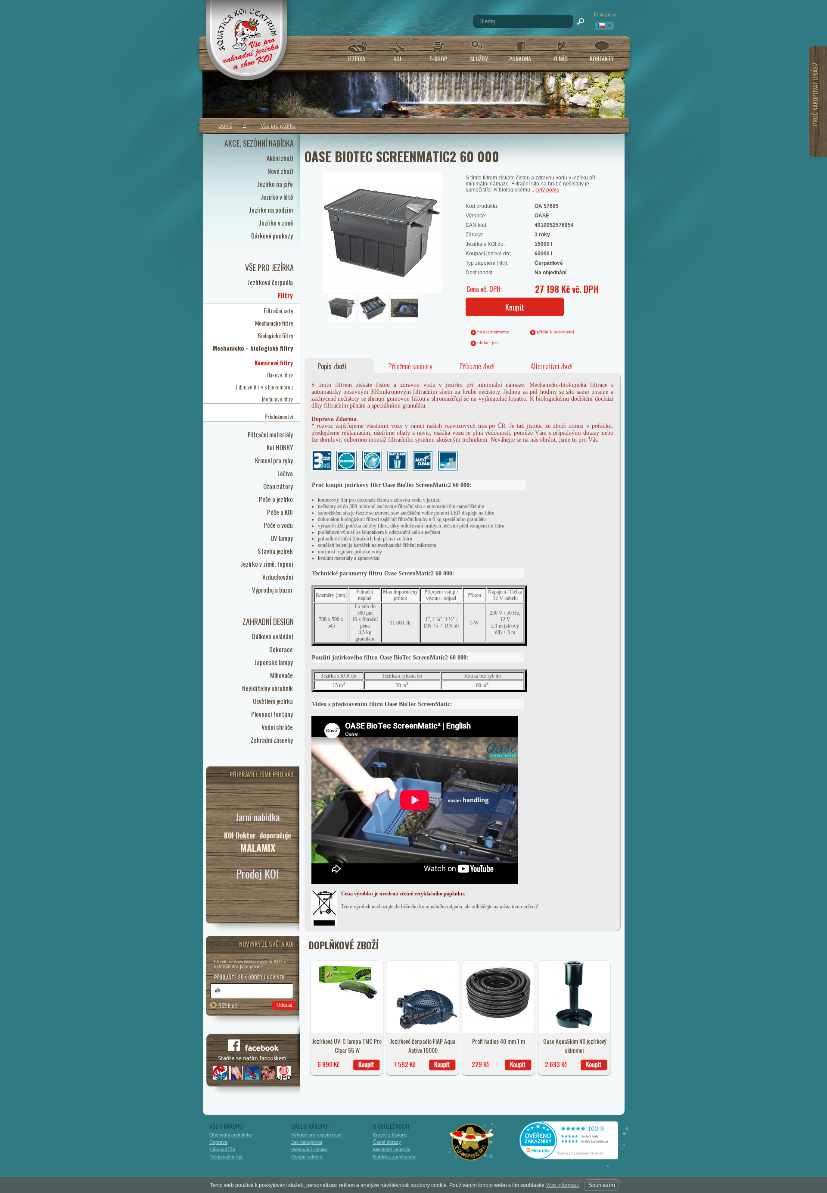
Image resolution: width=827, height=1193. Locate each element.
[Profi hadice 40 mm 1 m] (498, 1019)
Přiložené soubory (410, 366)
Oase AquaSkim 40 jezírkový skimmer (574, 1045)
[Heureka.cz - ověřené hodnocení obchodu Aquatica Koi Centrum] (575, 1156)
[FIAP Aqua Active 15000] (422, 1028)
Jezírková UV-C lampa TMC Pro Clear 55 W (347, 1045)
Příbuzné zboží (477, 366)
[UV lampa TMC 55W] (346, 1001)
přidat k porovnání (555, 331)
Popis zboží (331, 366)
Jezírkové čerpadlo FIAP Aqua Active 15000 (422, 1045)
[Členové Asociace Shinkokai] (472, 1142)
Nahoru (643, 1148)
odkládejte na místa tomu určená (504, 907)
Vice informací (562, 1185)
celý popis (547, 190)
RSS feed (227, 1005)
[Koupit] (366, 1065)
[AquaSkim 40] (574, 1028)
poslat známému (493, 331)
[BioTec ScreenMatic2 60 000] (359, 209)
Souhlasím (601, 1185)
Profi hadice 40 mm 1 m (498, 1040)
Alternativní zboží (551, 366)
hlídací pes (487, 342)
